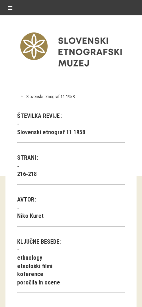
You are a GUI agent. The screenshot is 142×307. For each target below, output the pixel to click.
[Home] (71, 68)
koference (30, 274)
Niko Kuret (30, 215)
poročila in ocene (38, 282)
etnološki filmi (34, 266)
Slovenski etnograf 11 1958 (50, 96)
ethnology (29, 257)
